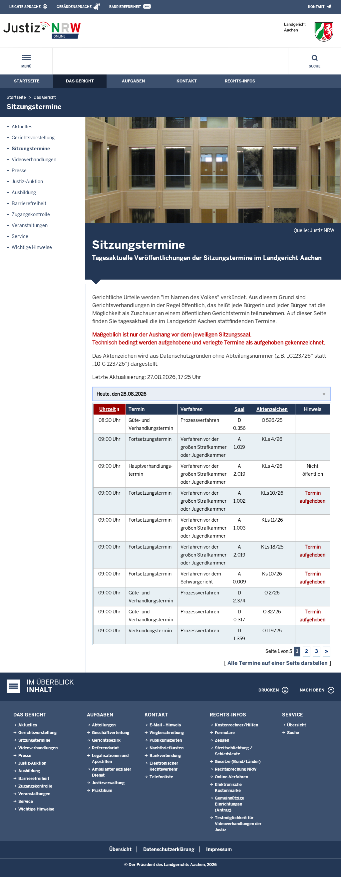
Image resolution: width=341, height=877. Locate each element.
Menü (26, 66)
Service (20, 236)
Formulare (225, 732)
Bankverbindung (165, 755)
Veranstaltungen (30, 225)
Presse (19, 171)
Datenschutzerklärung (168, 849)
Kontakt (316, 7)
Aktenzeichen (272, 409)
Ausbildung (24, 192)
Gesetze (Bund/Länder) (238, 761)
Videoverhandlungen (34, 160)
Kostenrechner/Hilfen (236, 725)
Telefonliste (161, 777)
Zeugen (222, 740)
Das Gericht (80, 81)
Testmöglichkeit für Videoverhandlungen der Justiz (238, 823)
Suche (314, 66)
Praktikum (102, 790)
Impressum (219, 849)
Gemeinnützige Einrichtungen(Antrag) (229, 804)
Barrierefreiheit (125, 7)
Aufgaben (133, 81)
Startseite (27, 81)
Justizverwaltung (108, 783)
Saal (239, 409)
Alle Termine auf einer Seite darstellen (277, 663)
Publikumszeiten (166, 740)
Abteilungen (104, 725)
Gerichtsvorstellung (33, 138)
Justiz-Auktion (27, 182)
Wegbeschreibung (167, 732)
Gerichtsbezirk (106, 740)
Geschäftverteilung (110, 732)
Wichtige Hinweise (32, 247)
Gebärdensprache (74, 7)
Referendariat (105, 748)
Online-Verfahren (231, 777)
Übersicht (296, 725)
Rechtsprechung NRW (235, 769)
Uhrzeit (107, 409)
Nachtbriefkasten (166, 748)
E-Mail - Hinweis (165, 725)
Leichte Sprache (25, 7)
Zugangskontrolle (31, 214)
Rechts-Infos (240, 81)
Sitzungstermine (31, 149)
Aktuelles (22, 127)
